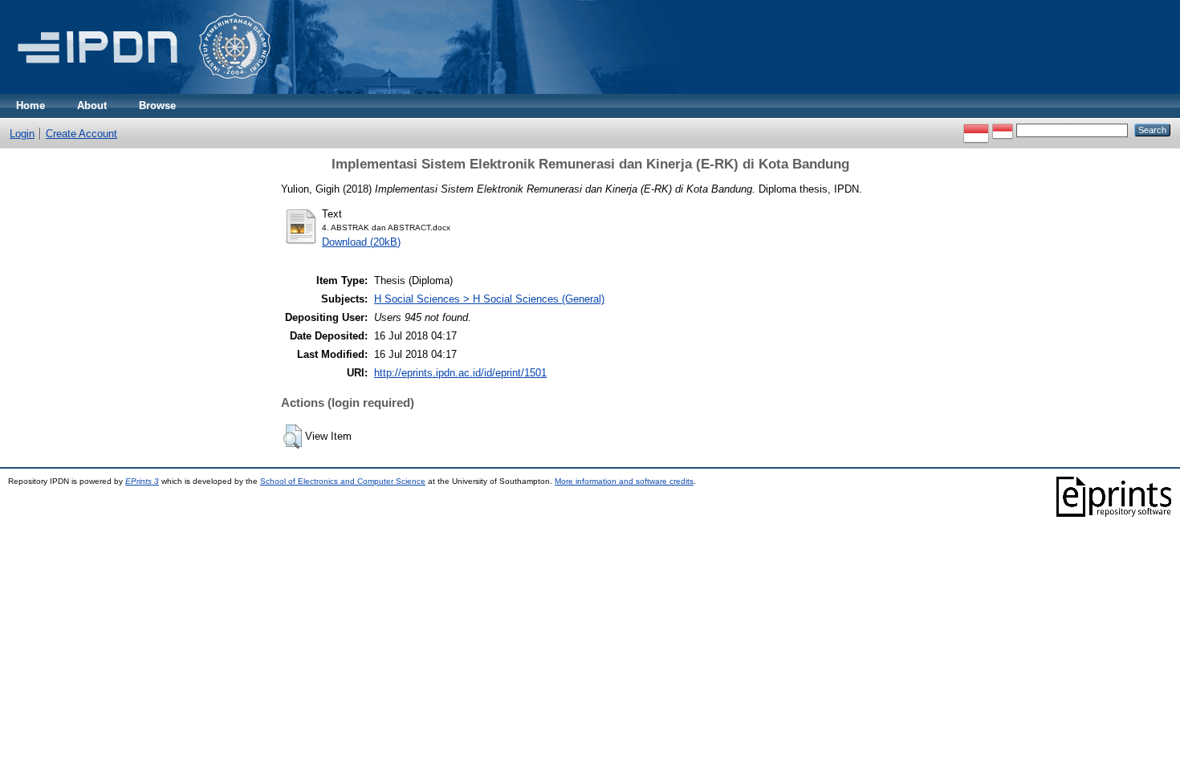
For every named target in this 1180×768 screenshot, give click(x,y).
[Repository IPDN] (141, 90)
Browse (157, 106)
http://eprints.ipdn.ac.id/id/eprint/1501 (460, 373)
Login (22, 134)
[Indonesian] (976, 130)
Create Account (81, 134)
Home (30, 106)
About (92, 106)
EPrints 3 (142, 481)
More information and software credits (624, 481)
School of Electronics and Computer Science (342, 481)
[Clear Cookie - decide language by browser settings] (1002, 130)
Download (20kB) (361, 242)
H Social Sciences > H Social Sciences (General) (489, 299)
